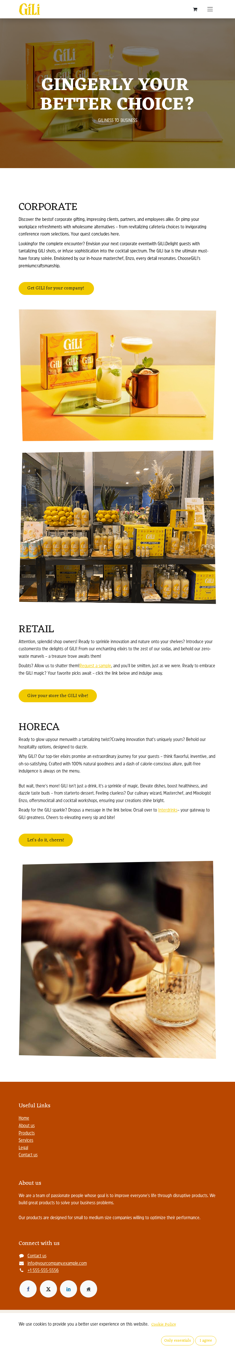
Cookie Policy (163, 1324)
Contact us (28, 1155)
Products (27, 1133)
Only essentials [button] (177, 1340)
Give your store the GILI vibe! (57, 696)
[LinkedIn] (68, 1289)
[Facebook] (28, 1289)
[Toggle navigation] (210, 9)
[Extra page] (88, 1289)
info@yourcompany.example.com (57, 1263)
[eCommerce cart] (195, 9)
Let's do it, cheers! (45, 840)
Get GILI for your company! (56, 288)
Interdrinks (167, 810)
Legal (23, 1148)
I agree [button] (206, 1340)
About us (27, 1126)
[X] (48, 1289)
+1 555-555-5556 (43, 1271)
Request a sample (95, 666)
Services (26, 1140)
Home (24, 1118)
